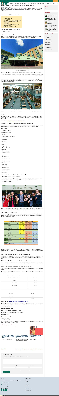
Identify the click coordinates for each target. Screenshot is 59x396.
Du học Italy (26, 385)
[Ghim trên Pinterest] (7, 319)
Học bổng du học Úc (48, 50)
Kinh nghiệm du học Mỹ (48, 42)
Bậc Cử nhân (7, 22)
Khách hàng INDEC (40, 3)
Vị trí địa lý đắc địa (7, 19)
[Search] (57, 3)
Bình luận (4, 357)
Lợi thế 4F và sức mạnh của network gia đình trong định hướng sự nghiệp (51, 23)
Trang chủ (12, 3)
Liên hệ (54, 3)
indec (9, 7)
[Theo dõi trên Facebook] (2, 390)
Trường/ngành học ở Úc (48, 49)
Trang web (31, 365)
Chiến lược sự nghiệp (32, 3)
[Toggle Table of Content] (20, 17)
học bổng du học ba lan (14, 322)
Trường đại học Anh (48, 37)
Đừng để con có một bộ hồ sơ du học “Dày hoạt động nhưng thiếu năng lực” (52, 29)
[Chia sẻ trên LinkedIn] (9, 319)
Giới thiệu (17, 3)
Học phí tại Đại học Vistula (7, 25)
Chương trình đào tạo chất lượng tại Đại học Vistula (11, 21)
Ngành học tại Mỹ (47, 45)
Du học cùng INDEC (8, 316)
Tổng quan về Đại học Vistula (8, 18)
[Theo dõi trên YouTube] (7, 390)
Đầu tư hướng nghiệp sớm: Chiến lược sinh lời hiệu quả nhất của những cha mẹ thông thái (52, 26)
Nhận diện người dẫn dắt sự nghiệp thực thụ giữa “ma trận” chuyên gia (51, 19)
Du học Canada (27, 382)
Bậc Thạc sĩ (7, 23)
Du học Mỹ (26, 381)
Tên (3, 365)
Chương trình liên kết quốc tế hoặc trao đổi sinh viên (12, 24)
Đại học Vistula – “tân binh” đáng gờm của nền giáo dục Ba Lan (12, 20)
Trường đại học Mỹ (48, 44)
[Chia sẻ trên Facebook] (2, 319)
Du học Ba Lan (27, 384)
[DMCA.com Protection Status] (3, 395)
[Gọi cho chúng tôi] (5, 390)
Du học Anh (26, 380)
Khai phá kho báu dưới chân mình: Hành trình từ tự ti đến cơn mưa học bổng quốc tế (52, 16)
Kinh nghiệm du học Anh (48, 36)
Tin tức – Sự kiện (48, 3)
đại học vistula (8, 322)
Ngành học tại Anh (48, 39)
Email (17, 365)
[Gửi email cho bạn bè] (5, 319)
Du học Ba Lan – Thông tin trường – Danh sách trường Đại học (28, 321)
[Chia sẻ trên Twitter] (4, 319)
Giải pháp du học (23, 3)
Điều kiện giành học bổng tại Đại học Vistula (9, 26)
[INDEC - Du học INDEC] (5, 3)
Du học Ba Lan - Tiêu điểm (14, 321)
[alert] (51, 9)
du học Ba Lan (3, 322)
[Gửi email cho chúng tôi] (3, 390)
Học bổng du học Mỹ (48, 47)
